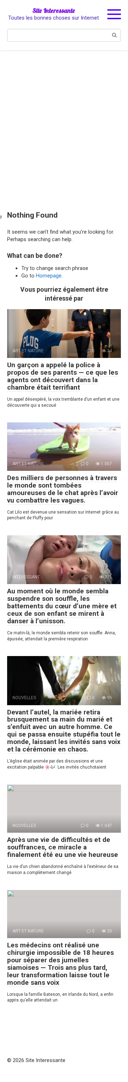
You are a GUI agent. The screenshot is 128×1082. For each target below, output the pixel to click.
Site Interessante (53, 10)
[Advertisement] (64, 126)
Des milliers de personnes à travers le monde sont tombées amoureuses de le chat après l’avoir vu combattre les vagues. (62, 489)
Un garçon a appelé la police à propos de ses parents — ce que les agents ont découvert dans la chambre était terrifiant (62, 376)
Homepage (49, 275)
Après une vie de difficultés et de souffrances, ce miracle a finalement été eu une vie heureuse (62, 847)
